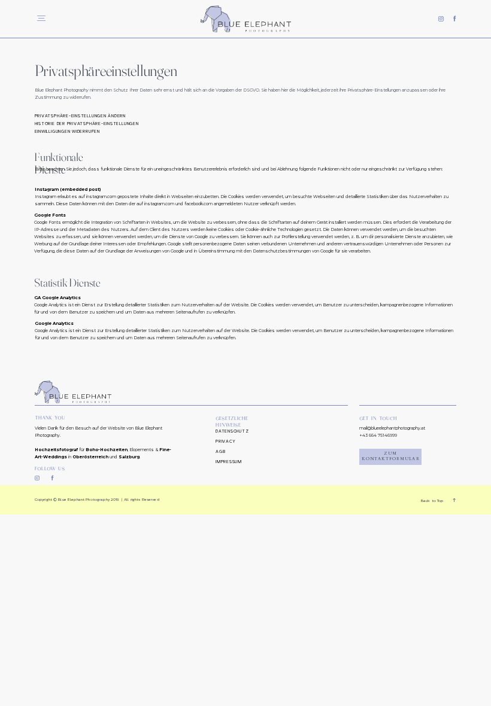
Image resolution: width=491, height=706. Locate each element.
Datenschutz (232, 431)
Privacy (225, 441)
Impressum (229, 461)
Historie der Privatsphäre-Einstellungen (87, 123)
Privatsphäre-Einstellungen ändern (80, 116)
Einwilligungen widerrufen (67, 131)
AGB (220, 451)
